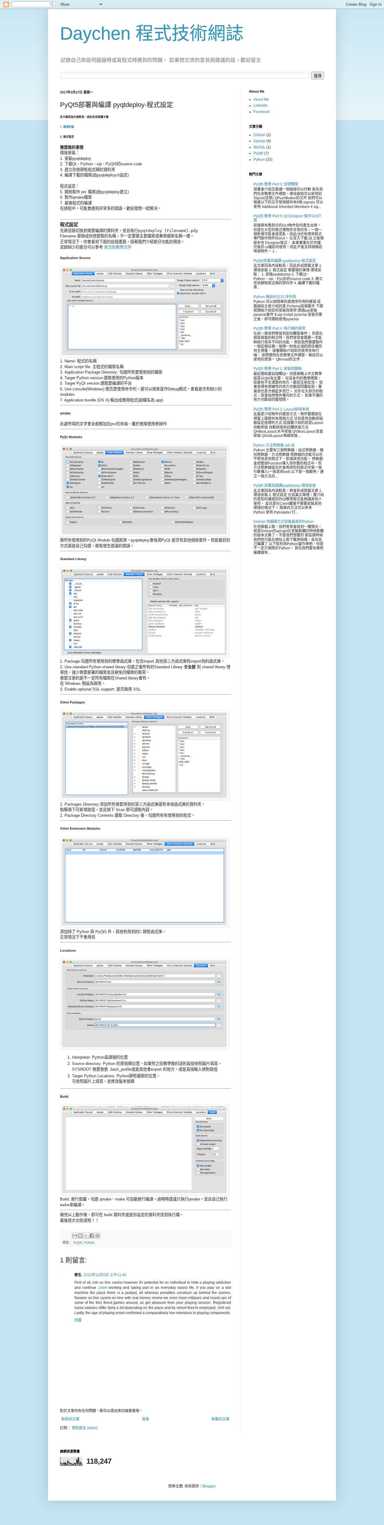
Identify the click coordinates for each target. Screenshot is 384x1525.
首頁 (145, 1419)
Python (89, 1242)
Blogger (208, 1486)
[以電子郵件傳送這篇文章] (75, 1236)
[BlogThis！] (80, 1236)
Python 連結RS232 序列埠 (275, 297)
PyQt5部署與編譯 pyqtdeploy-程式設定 (285, 261)
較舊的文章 (221, 1419)
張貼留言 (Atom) (85, 1428)
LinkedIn (261, 105)
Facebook (262, 112)
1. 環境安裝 (67, 126)
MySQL (260, 147)
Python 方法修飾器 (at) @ (274, 445)
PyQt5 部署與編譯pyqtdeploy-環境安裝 (285, 485)
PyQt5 (77, 1242)
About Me (261, 99)
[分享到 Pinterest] (97, 1236)
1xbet (102, 1288)
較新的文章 (71, 1419)
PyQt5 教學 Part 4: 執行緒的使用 (279, 328)
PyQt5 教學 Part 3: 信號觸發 (276, 184)
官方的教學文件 (117, 247)
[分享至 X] (86, 1236)
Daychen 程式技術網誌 (152, 33)
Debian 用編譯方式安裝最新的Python (284, 522)
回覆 (78, 1320)
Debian (260, 135)
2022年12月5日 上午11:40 (104, 1275)
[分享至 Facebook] (92, 1236)
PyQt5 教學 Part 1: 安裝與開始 (278, 369)
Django (260, 141)
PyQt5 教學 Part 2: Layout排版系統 (281, 409)
